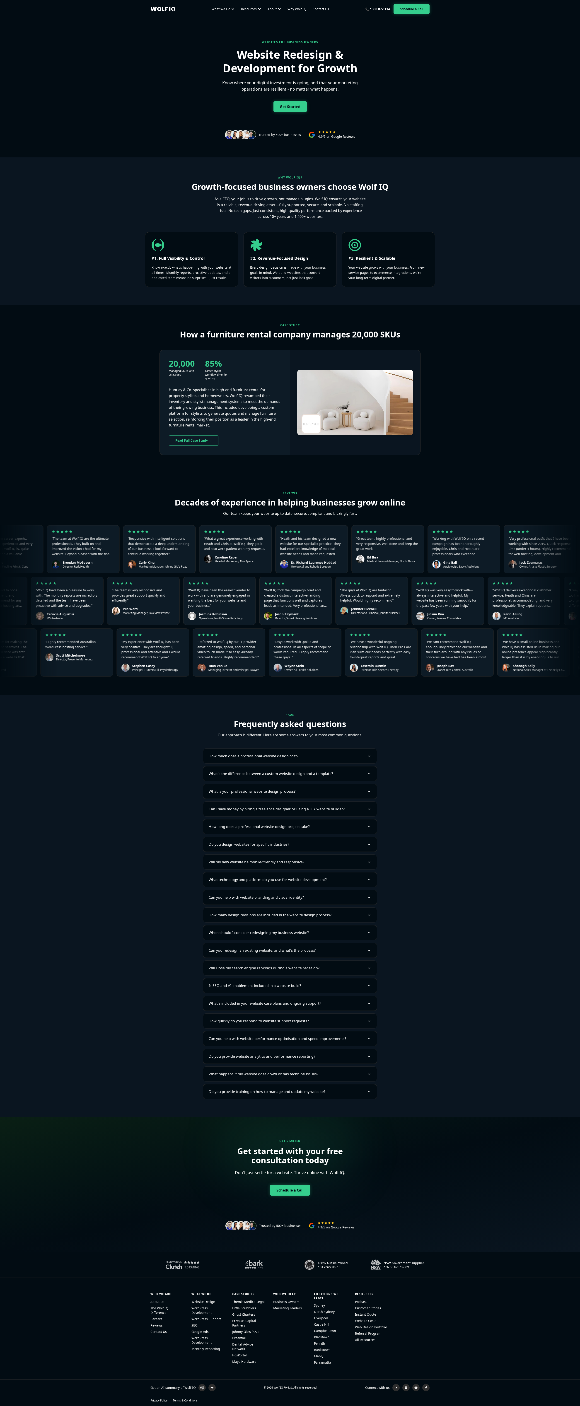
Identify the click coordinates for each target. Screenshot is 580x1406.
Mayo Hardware (244, 1361)
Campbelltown (325, 1331)
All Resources (365, 1340)
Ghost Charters (243, 1314)
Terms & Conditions (185, 1400)
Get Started (290, 106)
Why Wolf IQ (297, 9)
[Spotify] (406, 1387)
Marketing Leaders (287, 1308)
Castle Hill (321, 1324)
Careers (156, 1319)
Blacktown (321, 1337)
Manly (318, 1356)
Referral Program (368, 1333)
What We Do (221, 9)
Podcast (361, 1302)
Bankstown (322, 1350)
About (272, 9)
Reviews (156, 1325)
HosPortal (239, 1355)
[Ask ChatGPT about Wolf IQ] (202, 1387)
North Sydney (324, 1312)
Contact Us (321, 9)
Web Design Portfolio (371, 1327)
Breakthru (239, 1338)
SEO (194, 1325)
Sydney (319, 1305)
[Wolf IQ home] (162, 9)
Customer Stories (368, 1308)
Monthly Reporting (205, 1349)
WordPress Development (201, 1310)
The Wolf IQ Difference (159, 1310)
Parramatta (322, 1362)
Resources (249, 9)
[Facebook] (426, 1387)
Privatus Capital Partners (244, 1323)
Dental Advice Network (242, 1346)
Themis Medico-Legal (248, 1302)
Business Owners (286, 1302)
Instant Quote (365, 1314)
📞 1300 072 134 (377, 9)
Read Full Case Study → (193, 440)
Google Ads (200, 1331)
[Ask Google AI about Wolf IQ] (212, 1387)
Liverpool (321, 1318)
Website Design (203, 1302)
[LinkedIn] (396, 1387)
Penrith (319, 1343)
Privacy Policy (158, 1400)
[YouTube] (416, 1387)
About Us (157, 1302)
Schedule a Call (411, 9)
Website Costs (365, 1321)
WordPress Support (206, 1319)
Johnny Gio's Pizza (245, 1331)
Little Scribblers (244, 1308)
